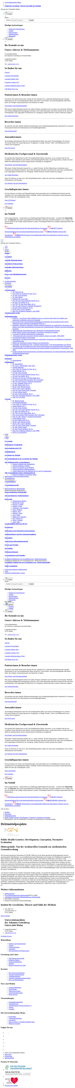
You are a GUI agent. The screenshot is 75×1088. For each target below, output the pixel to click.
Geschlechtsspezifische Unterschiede (23, 337)
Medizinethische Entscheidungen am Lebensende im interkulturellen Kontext (36, 330)
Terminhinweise (13, 1004)
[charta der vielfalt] (11, 1085)
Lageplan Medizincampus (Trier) (15, 85)
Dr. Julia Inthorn (17, 297)
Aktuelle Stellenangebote (16, 974)
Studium (11, 963)
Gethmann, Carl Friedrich (20, 508)
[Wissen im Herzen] (11, 1084)
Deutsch (11, 606)
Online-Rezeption (14, 947)
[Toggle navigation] (21, 243)
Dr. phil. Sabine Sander (19, 392)
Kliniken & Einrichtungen (17, 29)
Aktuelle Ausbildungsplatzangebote (19, 978)
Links (6, 571)
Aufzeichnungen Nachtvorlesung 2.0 (20, 1005)
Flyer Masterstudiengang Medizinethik (16, 895)
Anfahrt (11, 31)
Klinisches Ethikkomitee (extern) (15, 573)
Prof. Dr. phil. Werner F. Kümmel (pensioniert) (26, 306)
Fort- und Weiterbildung (16, 980)
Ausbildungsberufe (14, 976)
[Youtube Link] (7, 1039)
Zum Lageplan (5, 916)
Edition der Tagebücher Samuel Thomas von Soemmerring (30, 343)
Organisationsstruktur (15, 1018)
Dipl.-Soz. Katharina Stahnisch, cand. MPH (26, 311)
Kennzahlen (12, 1016)
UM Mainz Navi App (11, 89)
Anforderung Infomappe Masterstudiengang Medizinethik (22, 897)
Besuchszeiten (13, 32)
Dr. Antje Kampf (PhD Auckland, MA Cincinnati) (27, 380)
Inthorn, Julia (16, 511)
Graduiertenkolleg (10, 281)
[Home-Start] (6, 248)
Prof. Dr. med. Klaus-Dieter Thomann (24, 390)
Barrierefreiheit (9, 1058)
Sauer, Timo (16, 522)
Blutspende (12, 36)
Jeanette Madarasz (18, 367)
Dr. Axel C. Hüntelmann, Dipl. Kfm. (23, 366)
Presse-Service (13, 994)
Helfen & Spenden (14, 1023)
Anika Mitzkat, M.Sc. (19, 418)
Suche (6, 17)
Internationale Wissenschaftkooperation (17, 476)
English (11, 608)
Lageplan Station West (12, 79)
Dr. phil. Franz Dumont (19, 295)
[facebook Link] (6, 1046)
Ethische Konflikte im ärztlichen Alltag (24, 474)
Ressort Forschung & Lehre (17, 965)
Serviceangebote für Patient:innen (19, 951)
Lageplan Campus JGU (12, 82)
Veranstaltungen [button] (10, 478)
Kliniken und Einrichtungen (17, 944)
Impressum (8, 1054)
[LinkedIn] (6, 1036)
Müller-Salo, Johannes (19, 517)
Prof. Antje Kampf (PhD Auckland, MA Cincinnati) (28, 415)
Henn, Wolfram (17, 510)
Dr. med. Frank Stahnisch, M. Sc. (22, 308)
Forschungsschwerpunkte (16, 958)
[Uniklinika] (18, 1070)
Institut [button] (7, 250)
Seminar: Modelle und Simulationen (23, 464)
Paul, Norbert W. (17, 518)
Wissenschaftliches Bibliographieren (23, 469)
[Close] (5, 16)
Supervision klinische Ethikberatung (16, 569)
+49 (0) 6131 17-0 (13, 64)
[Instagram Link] (6, 1043)
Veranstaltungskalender (16, 1002)
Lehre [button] (6, 434)
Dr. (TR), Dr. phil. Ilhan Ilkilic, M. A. (24, 304)
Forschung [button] (8, 283)
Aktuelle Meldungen (15, 987)
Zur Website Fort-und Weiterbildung (16, 183)
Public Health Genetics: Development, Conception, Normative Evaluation (35, 332)
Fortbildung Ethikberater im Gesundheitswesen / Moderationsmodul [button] (25, 559)
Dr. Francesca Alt (17, 292)
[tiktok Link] (6, 1049)
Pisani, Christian (17, 520)
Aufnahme (12, 949)
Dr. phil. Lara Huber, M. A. (20, 302)
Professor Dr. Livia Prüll (20, 299)
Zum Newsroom (10, 148)
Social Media (13, 989)
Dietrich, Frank (17, 506)
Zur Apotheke (9, 203)
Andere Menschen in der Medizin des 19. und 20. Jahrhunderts (31, 471)
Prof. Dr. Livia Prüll (18, 397)
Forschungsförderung (15, 962)
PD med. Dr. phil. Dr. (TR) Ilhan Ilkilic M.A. (26, 378)
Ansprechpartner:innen (16, 993)
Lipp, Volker (16, 515)
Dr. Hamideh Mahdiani (19, 402)
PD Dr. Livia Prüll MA (19, 432)
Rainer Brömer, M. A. (19, 371)
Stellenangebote (13, 34)
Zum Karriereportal (11, 131)
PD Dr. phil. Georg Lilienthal (21, 309)
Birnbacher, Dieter (18, 503)
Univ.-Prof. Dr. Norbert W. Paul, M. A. (24, 293)
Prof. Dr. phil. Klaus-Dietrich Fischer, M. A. (26, 301)
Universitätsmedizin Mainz (13, 2)
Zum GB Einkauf (10, 200)
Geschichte (12, 1020)
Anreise (7, 72)
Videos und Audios (14, 991)
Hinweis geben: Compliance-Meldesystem (22, 1022)
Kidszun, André (17, 513)
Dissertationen (16, 360)
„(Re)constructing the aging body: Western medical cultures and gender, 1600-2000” (38, 336)
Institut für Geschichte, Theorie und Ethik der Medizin (23, 6)
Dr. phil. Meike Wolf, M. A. (21, 385)
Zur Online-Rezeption (11, 116)
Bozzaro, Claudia (17, 504)
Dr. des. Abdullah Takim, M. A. (22, 383)
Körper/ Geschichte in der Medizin (23, 467)
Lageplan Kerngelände (12, 76)
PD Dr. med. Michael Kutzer (21, 387)
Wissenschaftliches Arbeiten (21, 466)
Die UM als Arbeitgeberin (17, 973)
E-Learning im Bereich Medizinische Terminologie (28, 334)
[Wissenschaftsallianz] (18, 1076)
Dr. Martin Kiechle (18, 401)
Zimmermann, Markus (19, 501)
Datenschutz (8, 1056)
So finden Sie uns (6, 936)
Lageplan (11, 1009)
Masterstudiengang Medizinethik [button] (15, 488)
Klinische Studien (14, 960)
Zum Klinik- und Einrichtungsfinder (16, 106)
